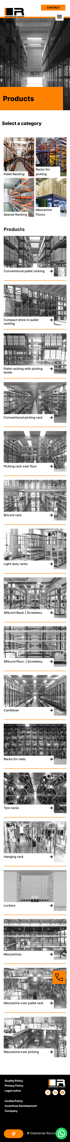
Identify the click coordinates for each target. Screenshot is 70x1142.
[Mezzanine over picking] (35, 1056)
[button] (59, 16)
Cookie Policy (14, 1101)
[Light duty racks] (35, 568)
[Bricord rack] (35, 519)
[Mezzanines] (35, 958)
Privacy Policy (14, 1085)
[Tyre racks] (35, 812)
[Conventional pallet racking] (35, 275)
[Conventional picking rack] (35, 422)
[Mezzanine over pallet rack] (35, 1007)
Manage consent (13, 1133)
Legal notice (13, 1090)
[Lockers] (35, 910)
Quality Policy (14, 1080)
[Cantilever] (35, 714)
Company (11, 1111)
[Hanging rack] (35, 861)
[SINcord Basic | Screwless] (35, 617)
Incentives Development (21, 1105)
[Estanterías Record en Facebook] (48, 1092)
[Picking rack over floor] (35, 470)
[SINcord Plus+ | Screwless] (35, 666)
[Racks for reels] (35, 763)
